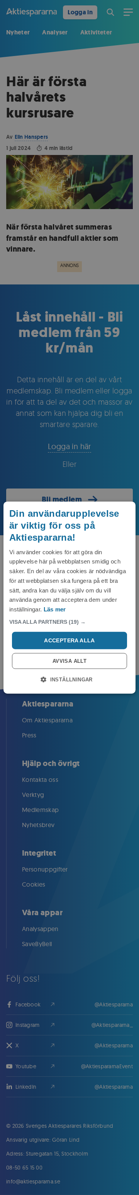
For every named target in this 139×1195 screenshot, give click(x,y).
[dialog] (69, 598)
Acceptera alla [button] (69, 640)
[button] (69, 621)
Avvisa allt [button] (69, 661)
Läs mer (55, 609)
